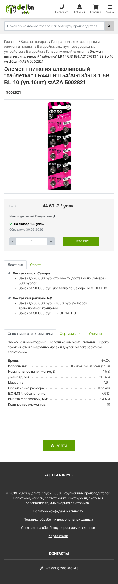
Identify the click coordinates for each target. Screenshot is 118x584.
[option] (59, 146)
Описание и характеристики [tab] (30, 334)
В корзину (81, 241)
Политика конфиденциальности (58, 511)
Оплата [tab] (36, 265)
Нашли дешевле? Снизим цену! (32, 216)
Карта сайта (58, 536)
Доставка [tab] (15, 265)
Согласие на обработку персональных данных (58, 528)
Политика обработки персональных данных (58, 519)
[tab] (71, 333)
